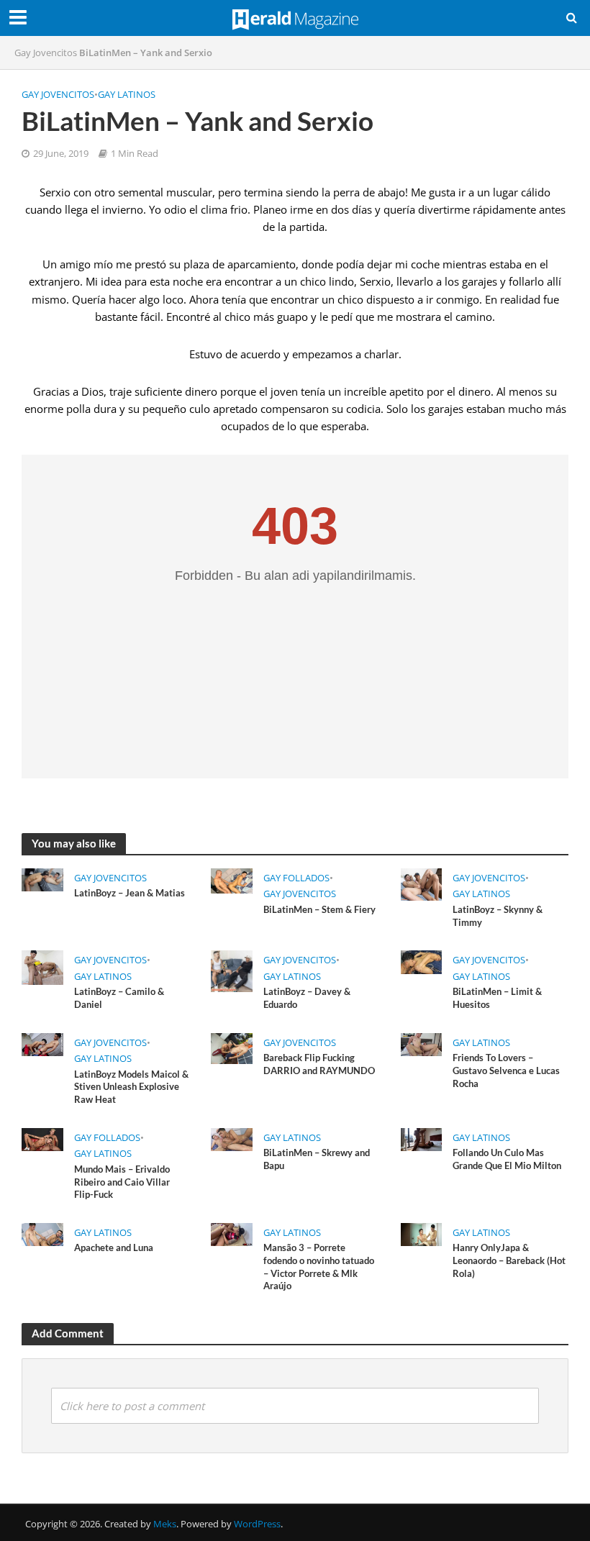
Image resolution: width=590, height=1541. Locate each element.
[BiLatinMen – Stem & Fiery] (232, 880)
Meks (164, 1523)
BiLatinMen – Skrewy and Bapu (316, 1159)
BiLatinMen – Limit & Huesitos (497, 998)
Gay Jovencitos (45, 52)
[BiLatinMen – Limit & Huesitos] (421, 961)
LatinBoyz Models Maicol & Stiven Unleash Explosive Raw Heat (131, 1086)
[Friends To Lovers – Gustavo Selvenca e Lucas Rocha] (421, 1043)
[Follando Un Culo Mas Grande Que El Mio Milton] (421, 1138)
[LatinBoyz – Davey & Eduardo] (232, 970)
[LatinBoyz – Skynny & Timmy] (421, 883)
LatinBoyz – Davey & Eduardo (306, 998)
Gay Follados (296, 877)
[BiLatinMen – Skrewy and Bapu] (232, 1138)
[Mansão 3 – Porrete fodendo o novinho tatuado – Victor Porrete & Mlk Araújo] (232, 1233)
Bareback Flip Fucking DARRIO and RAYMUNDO (319, 1064)
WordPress (257, 1523)
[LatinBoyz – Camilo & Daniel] (42, 967)
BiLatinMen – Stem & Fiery (319, 909)
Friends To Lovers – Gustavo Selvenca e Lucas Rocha (506, 1070)
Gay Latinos (126, 94)
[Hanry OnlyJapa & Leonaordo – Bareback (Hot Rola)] (421, 1233)
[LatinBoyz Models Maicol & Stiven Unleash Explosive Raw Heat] (42, 1043)
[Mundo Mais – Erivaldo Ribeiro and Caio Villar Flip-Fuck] (42, 1138)
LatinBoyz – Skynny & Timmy (498, 916)
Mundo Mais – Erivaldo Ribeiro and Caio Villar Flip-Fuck (122, 1181)
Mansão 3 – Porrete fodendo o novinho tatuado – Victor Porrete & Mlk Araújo (318, 1266)
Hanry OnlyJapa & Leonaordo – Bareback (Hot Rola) (509, 1260)
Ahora (204, 299)
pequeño (164, 408)
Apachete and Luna (113, 1247)
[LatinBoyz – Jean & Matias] (42, 878)
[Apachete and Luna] (42, 1233)
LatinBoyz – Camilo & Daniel (119, 998)
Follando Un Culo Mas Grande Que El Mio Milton (507, 1159)
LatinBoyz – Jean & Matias (129, 893)
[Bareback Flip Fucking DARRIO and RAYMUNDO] (232, 1047)
